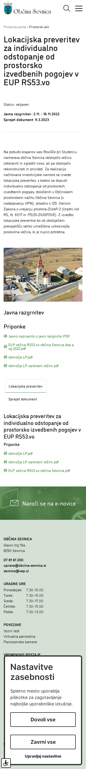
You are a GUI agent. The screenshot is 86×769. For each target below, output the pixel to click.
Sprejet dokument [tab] (22, 398)
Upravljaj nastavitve (43, 756)
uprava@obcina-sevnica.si (25, 565)
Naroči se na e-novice (49, 503)
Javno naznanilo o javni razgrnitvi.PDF (39, 336)
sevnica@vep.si (16, 570)
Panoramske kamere (20, 641)
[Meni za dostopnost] (6, 763)
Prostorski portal (15, 26)
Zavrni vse (43, 742)
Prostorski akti (39, 26)
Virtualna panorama (19, 636)
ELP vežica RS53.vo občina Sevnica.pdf (39, 470)
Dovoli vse (43, 720)
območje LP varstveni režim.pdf (33, 365)
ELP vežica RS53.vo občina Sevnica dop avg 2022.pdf (41, 346)
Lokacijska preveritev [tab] (25, 386)
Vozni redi (11, 630)
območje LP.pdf (20, 357)
